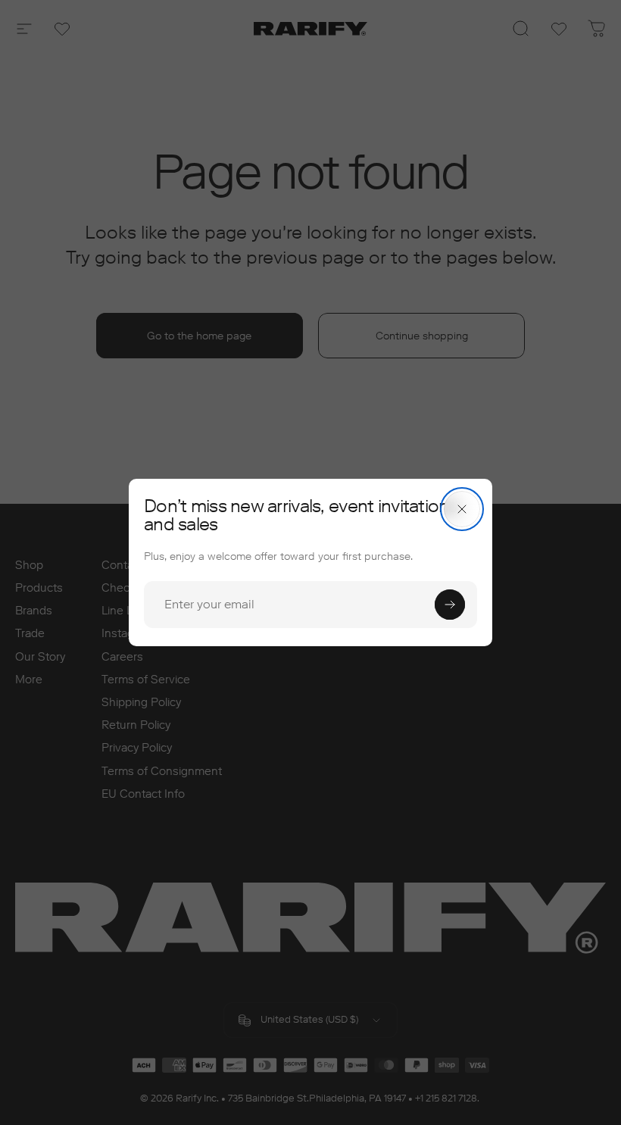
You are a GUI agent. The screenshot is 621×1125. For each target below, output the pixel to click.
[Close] (462, 509)
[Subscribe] (450, 604)
